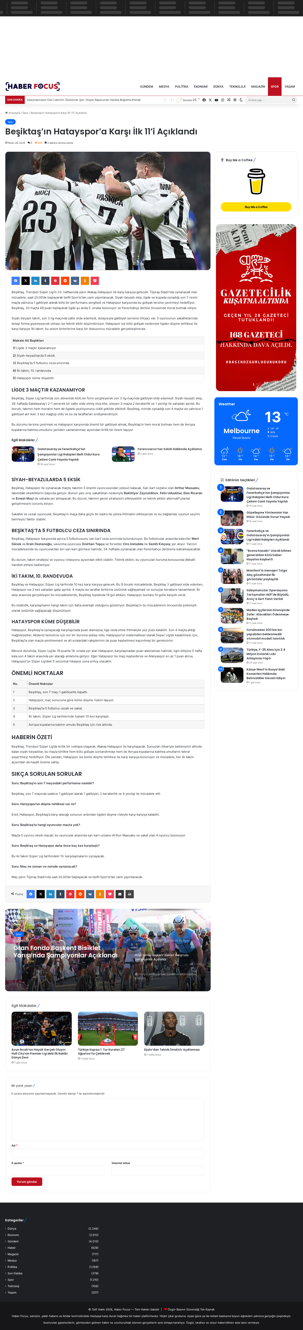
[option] (108, 950)
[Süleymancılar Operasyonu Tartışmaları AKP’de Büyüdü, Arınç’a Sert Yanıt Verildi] (232, 596)
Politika (181, 86)
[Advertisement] (151, 46)
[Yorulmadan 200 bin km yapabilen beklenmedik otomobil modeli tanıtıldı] (232, 635)
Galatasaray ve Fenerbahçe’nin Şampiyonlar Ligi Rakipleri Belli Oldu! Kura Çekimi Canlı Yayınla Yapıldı (69, 454)
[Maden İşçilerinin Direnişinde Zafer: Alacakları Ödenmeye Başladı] (232, 615)
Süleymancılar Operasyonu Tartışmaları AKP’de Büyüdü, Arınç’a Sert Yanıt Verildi (268, 594)
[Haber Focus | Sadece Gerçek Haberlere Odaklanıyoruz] (35, 86)
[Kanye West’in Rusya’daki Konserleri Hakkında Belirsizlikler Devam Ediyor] (232, 675)
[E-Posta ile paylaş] (120, 894)
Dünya (218, 86)
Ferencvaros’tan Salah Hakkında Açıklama (170, 449)
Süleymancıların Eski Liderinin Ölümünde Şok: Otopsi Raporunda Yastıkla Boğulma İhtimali (84, 99)
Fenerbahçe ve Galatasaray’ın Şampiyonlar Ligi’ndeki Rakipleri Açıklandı (268, 535)
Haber (12, 1247)
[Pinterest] (55, 281)
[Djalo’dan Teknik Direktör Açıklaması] (174, 1029)
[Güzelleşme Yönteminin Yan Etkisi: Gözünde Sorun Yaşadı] (232, 518)
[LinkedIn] (35, 281)
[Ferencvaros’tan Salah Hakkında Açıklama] (123, 454)
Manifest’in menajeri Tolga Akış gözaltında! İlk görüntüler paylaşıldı (267, 574)
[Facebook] (16, 281)
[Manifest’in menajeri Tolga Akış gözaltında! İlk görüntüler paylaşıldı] (232, 576)
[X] (25, 281)
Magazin (258, 86)
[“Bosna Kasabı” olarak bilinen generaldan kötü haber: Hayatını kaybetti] (232, 556)
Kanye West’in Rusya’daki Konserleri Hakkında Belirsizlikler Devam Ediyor (266, 673)
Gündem (146, 86)
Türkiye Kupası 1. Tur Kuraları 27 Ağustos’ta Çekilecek (101, 1052)
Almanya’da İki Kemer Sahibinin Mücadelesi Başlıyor (63, 951)
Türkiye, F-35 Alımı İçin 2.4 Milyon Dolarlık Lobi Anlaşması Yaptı (266, 654)
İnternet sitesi (121, 1163)
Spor (275, 86)
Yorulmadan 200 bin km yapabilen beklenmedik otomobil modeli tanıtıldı (266, 634)
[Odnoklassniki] (85, 281)
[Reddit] (65, 281)
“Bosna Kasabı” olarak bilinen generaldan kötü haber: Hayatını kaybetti (269, 555)
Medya (164, 86)
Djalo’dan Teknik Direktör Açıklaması (172, 1050)
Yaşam (289, 86)
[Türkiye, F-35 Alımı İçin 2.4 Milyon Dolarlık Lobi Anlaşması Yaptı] (232, 655)
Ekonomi (201, 86)
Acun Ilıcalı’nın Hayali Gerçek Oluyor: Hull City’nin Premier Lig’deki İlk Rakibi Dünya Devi (40, 1054)
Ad (14, 1145)
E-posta (18, 1163)
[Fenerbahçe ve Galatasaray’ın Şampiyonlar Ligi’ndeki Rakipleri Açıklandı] (232, 536)
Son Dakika (15, 1273)
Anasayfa (14, 112)
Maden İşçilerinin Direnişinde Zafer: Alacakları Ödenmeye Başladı (268, 614)
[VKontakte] (75, 281)
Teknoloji (237, 86)
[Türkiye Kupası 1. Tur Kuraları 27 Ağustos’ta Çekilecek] (108, 1029)
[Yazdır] (130, 894)
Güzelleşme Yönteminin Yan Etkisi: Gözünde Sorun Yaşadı (268, 514)
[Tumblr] (45, 281)
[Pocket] (95, 281)
